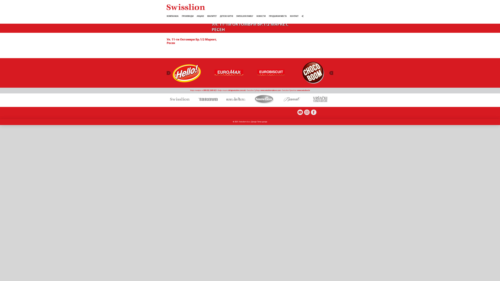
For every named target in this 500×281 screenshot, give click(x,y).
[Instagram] (307, 112)
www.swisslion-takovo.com (270, 90)
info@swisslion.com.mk (237, 90)
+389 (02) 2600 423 (209, 90)
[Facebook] (313, 112)
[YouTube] (300, 112)
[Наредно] (331, 73)
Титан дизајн (262, 122)
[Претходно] (169, 73)
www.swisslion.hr (303, 90)
